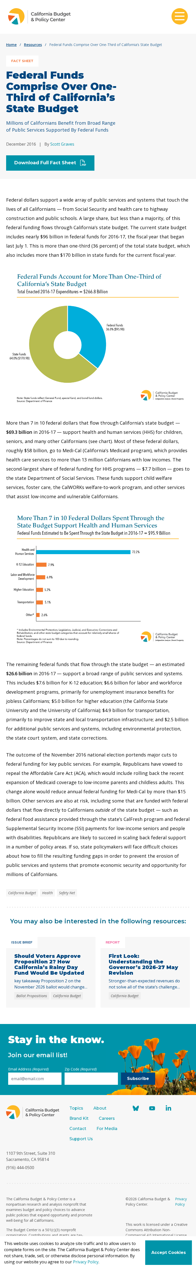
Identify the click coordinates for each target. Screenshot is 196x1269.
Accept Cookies (168, 1252)
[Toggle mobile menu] (180, 17)
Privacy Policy (86, 1262)
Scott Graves (62, 144)
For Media (106, 1128)
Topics (76, 1108)
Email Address (28, 1069)
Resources (33, 44)
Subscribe (138, 1078)
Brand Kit (79, 1118)
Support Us (81, 1138)
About (99, 1108)
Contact (77, 1128)
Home (11, 44)
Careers (107, 1118)
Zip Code (81, 1069)
